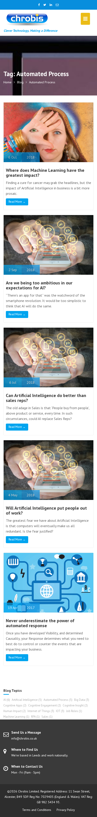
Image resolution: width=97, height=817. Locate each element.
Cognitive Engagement (44, 705)
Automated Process (58, 700)
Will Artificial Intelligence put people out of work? (46, 510)
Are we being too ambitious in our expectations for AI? (39, 285)
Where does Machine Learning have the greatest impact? (45, 172)
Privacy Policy (66, 810)
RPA (35, 717)
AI (6, 700)
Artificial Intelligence (27, 700)
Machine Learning (16, 717)
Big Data (81, 700)
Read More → (17, 202)
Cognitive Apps (14, 705)
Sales (47, 717)
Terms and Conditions (36, 810)
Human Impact (14, 711)
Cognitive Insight (75, 705)
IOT (60, 711)
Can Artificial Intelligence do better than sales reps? (46, 398)
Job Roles (74, 711)
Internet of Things (41, 711)
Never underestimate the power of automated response (40, 623)
